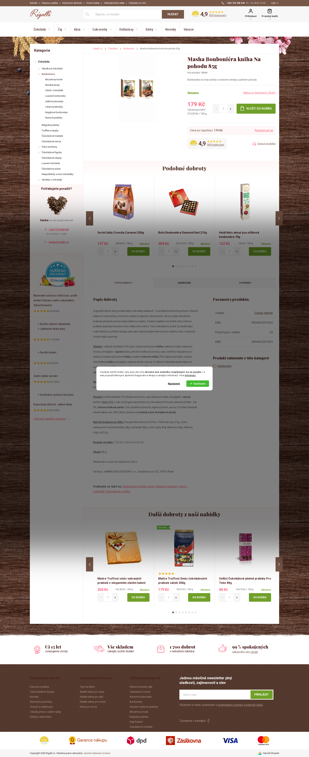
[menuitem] (42, 29)
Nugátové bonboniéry (56, 112)
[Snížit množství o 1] (216, 109)
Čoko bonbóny (49, 146)
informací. (190, 375)
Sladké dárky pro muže (93, 701)
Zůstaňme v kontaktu (192, 721)
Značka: (263, 313)
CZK (273, 3)
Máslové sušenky (166, 486)
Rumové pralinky (53, 117)
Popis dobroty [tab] (123, 283)
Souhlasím (199, 383)
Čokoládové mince (51, 141)
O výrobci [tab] (245, 283)
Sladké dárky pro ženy (92, 691)
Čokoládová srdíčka (118, 491)
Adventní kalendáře (141, 696)
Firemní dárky (93, 3)
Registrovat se (264, 130)
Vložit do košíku (259, 108)
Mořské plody (52, 85)
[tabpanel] (123, 218)
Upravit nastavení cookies (97, 753)
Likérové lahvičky (54, 106)
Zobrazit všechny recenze (49, 418)
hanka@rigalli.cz (59, 242)
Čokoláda (44, 61)
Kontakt (33, 3)
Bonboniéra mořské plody (138, 486)
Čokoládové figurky (52, 152)
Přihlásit (261, 694)
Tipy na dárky (87, 686)
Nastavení (174, 383)
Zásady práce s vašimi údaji (45, 711)
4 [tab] (183, 266)
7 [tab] (192, 266)
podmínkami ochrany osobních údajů (240, 705)
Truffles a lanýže (50, 130)
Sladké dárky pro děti (91, 696)
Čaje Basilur (136, 721)
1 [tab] (173, 266)
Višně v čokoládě (54, 90)
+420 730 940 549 (59, 229)
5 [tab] (186, 266)
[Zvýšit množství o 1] (230, 109)
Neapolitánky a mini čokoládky (57, 174)
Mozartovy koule (53, 79)
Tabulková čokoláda (52, 68)
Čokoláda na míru (137, 3)
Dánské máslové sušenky (144, 706)
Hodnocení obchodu (72, 3)
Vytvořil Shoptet (271, 753)
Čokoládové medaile (52, 136)
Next (279, 218)
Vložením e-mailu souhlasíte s (221, 705)
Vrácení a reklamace (41, 706)
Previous (89, 218)
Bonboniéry (48, 74)
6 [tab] (189, 266)
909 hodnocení (217, 15)
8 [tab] (196, 266)
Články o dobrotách (41, 716)
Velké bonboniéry (54, 101)
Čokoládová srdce (51, 168)
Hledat (173, 14)
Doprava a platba (50, 3)
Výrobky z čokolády (52, 179)
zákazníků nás (245, 652)
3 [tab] (179, 266)
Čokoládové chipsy (52, 158)
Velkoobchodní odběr (114, 3)
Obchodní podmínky (41, 701)
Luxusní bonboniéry (55, 96)
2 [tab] (176, 266)
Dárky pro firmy (88, 706)
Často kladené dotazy (42, 691)
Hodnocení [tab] (184, 283)
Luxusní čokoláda (51, 163)
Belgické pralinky (50, 125)
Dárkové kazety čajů (141, 686)
